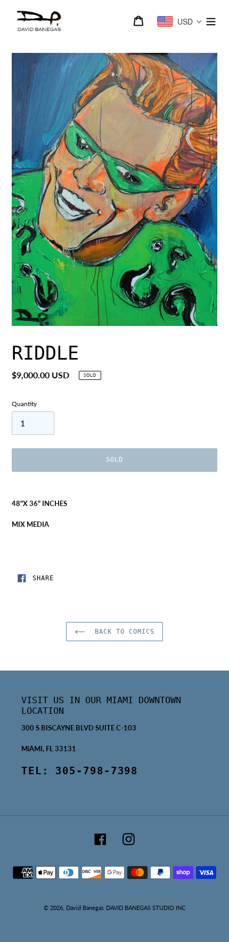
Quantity (24, 404)
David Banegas (85, 907)
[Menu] (211, 20)
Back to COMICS (122, 631)
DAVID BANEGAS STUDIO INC (145, 907)
